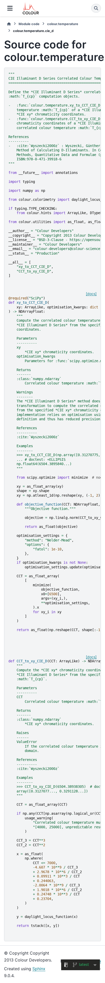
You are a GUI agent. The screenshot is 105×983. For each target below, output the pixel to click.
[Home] (9, 24)
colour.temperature (62, 24)
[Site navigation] (10, 8)
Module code (29, 24)
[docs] (91, 293)
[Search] (96, 8)
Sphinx (38, 968)
